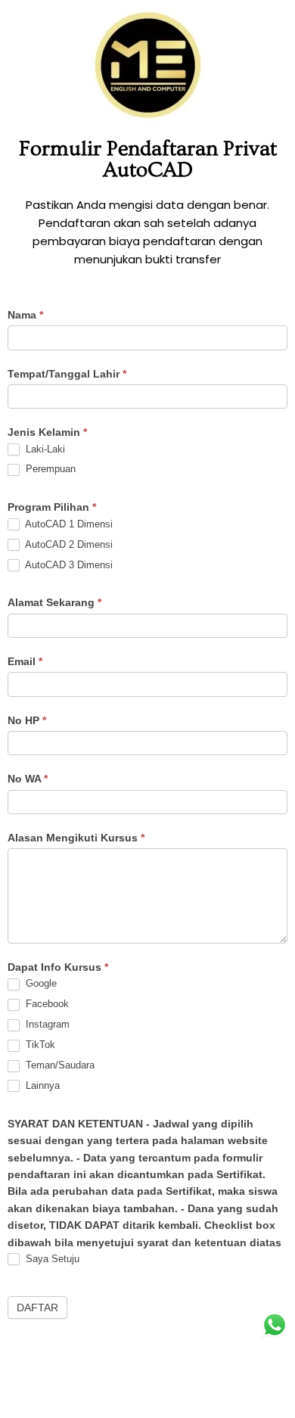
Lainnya (41, 1085)
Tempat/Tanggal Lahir (67, 374)
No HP (27, 720)
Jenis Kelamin (47, 432)
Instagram (46, 1024)
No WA (28, 779)
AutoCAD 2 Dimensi (68, 544)
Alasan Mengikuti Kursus (76, 838)
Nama (25, 315)
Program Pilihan (52, 507)
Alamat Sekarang (54, 602)
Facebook (46, 1003)
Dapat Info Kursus (58, 967)
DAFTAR (37, 1307)
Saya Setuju (51, 1258)
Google (40, 983)
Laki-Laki (44, 449)
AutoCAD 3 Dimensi (68, 565)
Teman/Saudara (59, 1065)
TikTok (39, 1044)
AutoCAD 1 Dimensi (68, 524)
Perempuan (49, 468)
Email (25, 661)
